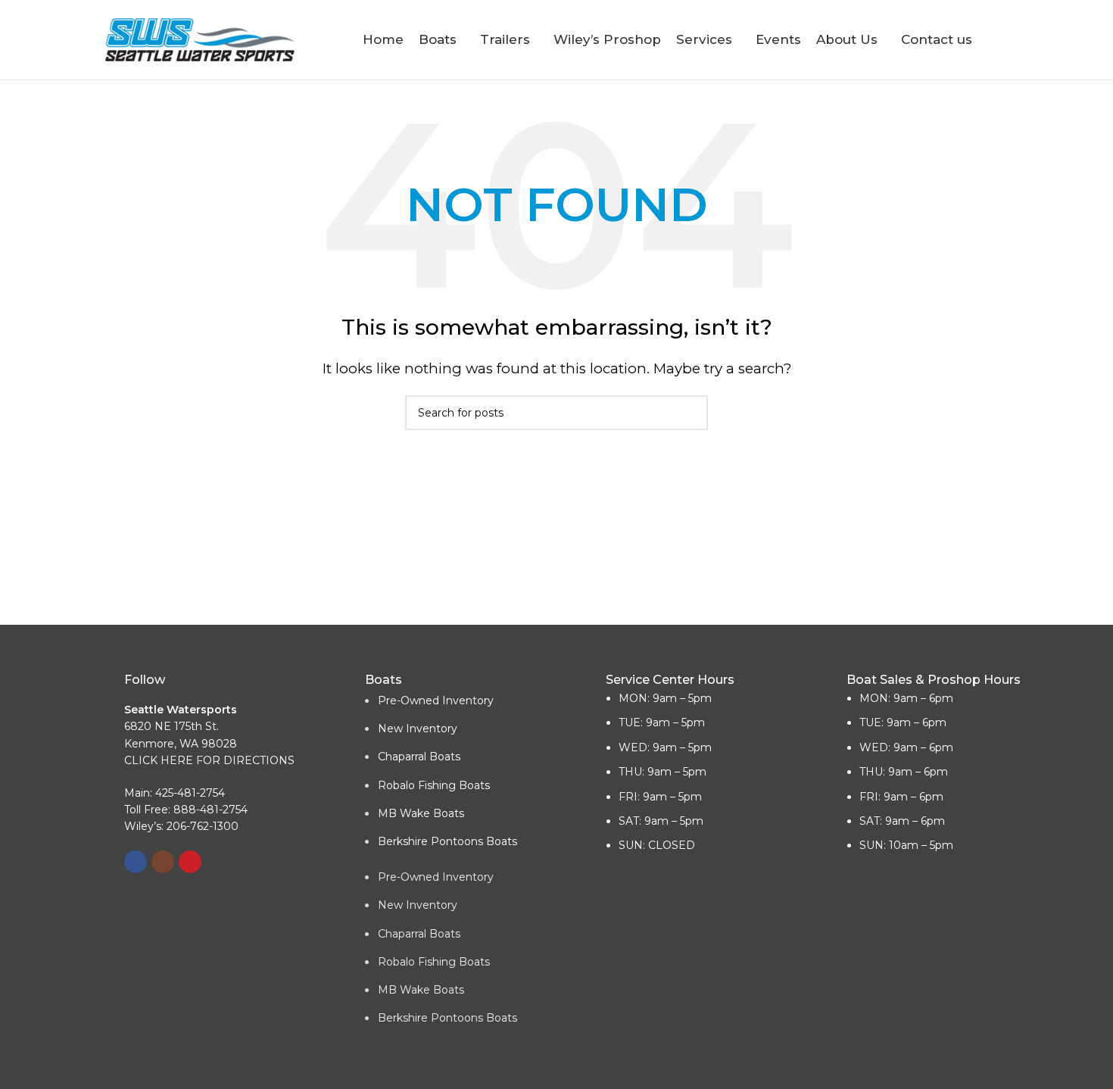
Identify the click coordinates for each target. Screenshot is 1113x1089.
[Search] (1001, 40)
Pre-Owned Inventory (436, 700)
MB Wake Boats (421, 813)
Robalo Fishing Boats (434, 785)
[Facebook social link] (135, 861)
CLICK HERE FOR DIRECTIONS (209, 760)
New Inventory (417, 728)
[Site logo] (200, 38)
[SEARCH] (690, 412)
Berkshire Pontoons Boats (447, 841)
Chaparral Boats (419, 756)
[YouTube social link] (190, 861)
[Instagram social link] (162, 861)
